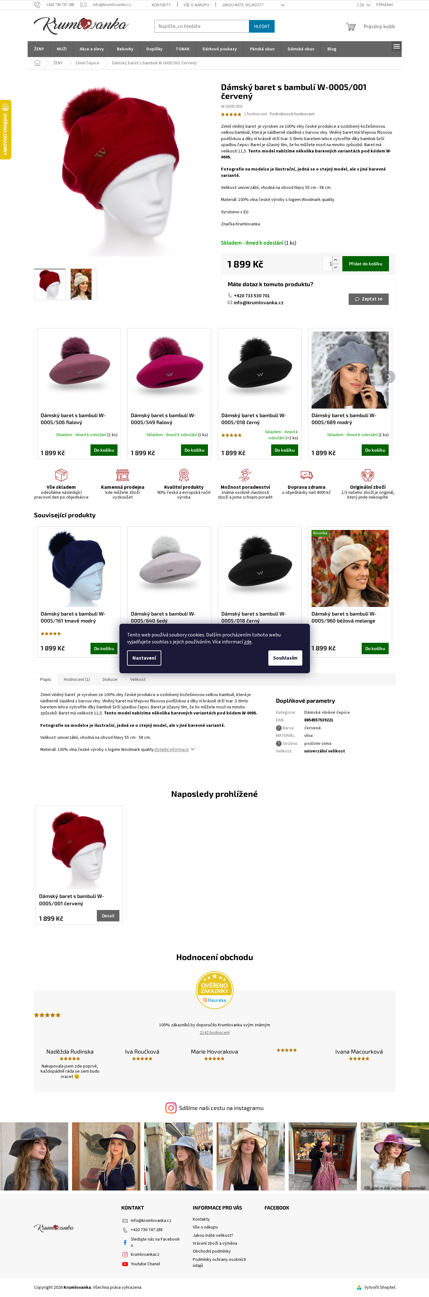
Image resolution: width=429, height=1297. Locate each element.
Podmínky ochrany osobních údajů (219, 1262)
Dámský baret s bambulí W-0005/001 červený (71, 899)
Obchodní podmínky (212, 1251)
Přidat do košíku (365, 263)
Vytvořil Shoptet (380, 1287)
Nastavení (144, 658)
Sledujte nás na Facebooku (155, 1242)
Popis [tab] (45, 679)
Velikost (137, 679)
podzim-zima (318, 743)
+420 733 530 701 (252, 295)
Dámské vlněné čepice (327, 712)
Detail (108, 915)
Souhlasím (285, 658)
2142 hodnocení (215, 1032)
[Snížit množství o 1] (335, 267)
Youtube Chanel (145, 1264)
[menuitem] (39, 49)
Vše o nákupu (196, 5)
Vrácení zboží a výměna (215, 1243)
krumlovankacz (145, 1254)
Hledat (262, 26)
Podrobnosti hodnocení (292, 114)
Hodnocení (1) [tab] (77, 679)
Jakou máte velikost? (243, 5)
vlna (308, 735)
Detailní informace (172, 749)
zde (247, 641)
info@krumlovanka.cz (259, 302)
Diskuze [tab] (110, 679)
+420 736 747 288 (147, 1230)
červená (312, 728)
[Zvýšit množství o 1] (335, 260)
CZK (361, 5)
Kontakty (161, 5)
